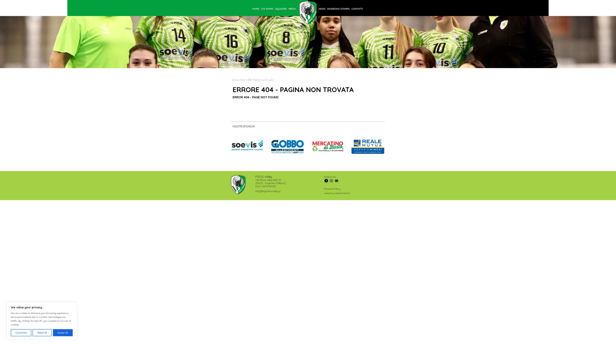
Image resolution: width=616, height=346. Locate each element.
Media (292, 8)
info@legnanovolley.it (267, 191)
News (322, 8)
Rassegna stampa (338, 8)
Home (255, 8)
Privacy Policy (332, 188)
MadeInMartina (342, 193)
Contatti (357, 8)
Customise (21, 332)
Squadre (281, 8)
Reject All (42, 332)
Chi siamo (267, 8)
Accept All (63, 332)
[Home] (308, 13)
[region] (41, 321)
